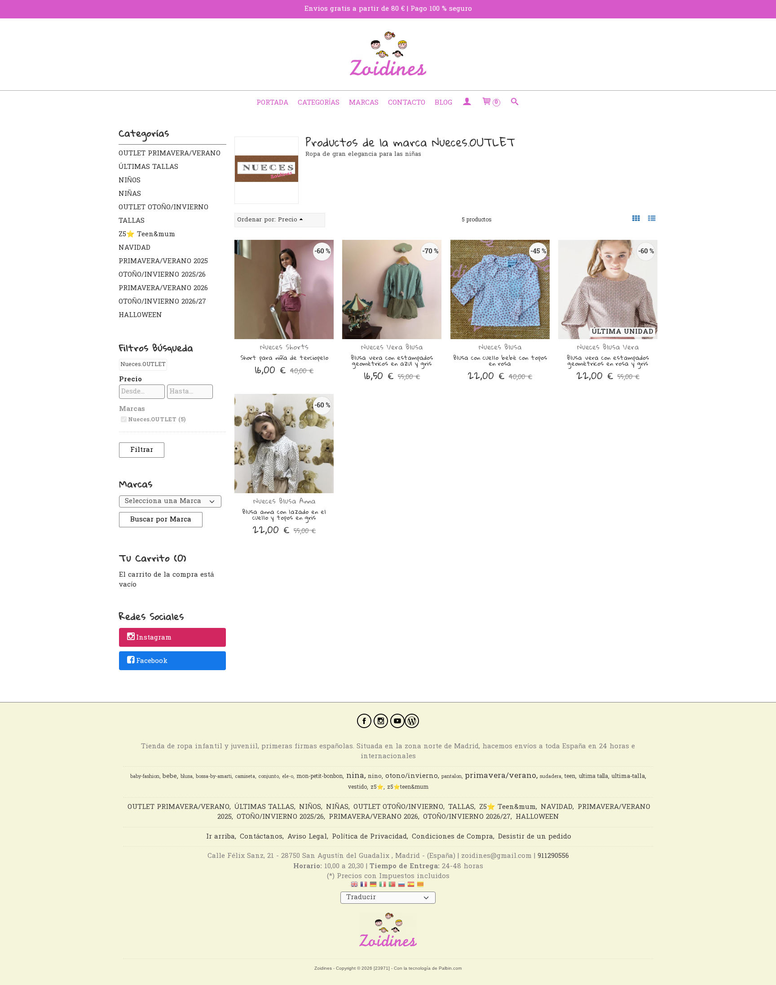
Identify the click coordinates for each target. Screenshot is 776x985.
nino (375, 776)
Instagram (154, 638)
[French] (363, 886)
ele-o (287, 776)
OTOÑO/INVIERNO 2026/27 (162, 302)
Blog (443, 103)
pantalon (451, 776)
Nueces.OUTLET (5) (156, 420)
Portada (272, 103)
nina (355, 776)
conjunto (268, 776)
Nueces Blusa (500, 346)
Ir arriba (220, 837)
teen (569, 777)
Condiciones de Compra (452, 837)
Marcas (364, 103)
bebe (170, 776)
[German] (373, 886)
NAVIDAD (134, 248)
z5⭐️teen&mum (407, 787)
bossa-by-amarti (214, 776)
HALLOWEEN (140, 315)
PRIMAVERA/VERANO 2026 (163, 288)
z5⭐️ (377, 787)
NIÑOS (130, 181)
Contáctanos (261, 837)
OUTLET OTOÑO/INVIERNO (163, 207)
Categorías (319, 103)
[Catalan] (421, 886)
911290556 (553, 856)
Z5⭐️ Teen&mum (147, 234)
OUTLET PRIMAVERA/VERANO (169, 154)
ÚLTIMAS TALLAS (148, 167)
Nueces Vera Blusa (392, 346)
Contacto (406, 103)
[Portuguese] (392, 886)
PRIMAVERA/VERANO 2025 (163, 261)
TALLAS (132, 221)
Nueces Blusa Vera (608, 346)
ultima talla (593, 777)
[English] (354, 886)
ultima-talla (628, 776)
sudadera (550, 776)
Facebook (152, 661)
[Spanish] (410, 886)
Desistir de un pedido (534, 837)
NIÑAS (130, 194)
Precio (130, 379)
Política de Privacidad (369, 837)
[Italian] (382, 886)
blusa (187, 776)
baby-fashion (144, 776)
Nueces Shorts (284, 346)
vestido (357, 787)
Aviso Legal (307, 837)
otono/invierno (411, 776)
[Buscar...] (515, 103)
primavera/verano (500, 776)
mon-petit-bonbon (319, 777)
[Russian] (401, 886)
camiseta (245, 776)
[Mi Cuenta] (467, 103)
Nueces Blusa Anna (284, 501)
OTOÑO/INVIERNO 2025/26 (162, 275)
